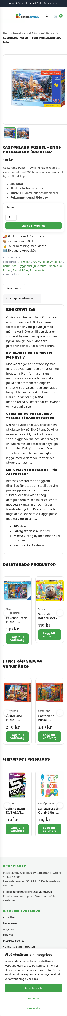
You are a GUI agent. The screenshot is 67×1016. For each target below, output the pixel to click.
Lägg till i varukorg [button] (17, 638)
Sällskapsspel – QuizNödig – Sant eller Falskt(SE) (49, 814)
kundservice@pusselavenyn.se (32, 891)
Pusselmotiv (37, 270)
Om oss (8, 935)
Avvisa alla (33, 1008)
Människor (55, 266)
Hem (6, 33)
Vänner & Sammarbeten (19, 946)
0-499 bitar (48, 33)
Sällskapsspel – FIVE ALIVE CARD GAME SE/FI (17, 814)
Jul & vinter (40, 266)
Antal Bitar (31, 33)
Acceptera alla (33, 988)
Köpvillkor (9, 917)
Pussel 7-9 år (20, 270)
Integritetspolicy (13, 940)
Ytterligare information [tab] (22, 298)
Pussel (16, 33)
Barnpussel (10, 266)
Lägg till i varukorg (34, 225)
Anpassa (33, 998)
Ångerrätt (9, 929)
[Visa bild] (10, 133)
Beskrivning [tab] (14, 288)
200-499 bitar (41, 261)
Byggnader (25, 266)
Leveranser (10, 923)
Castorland (25, 274)
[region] (33, 982)
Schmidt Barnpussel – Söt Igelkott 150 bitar (47, 620)
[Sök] (47, 16)
